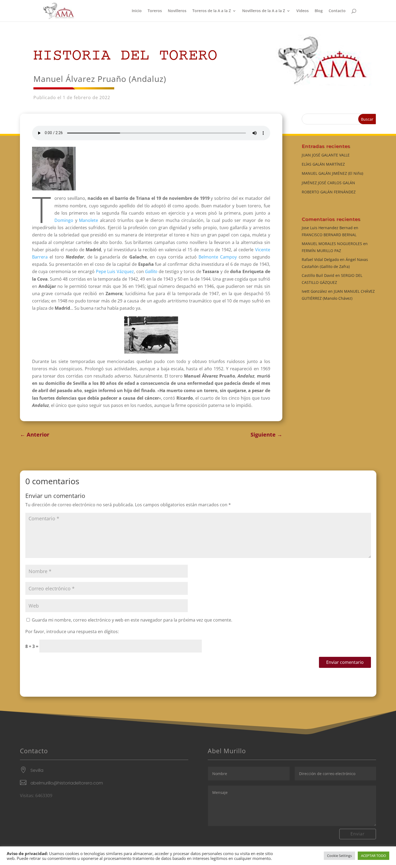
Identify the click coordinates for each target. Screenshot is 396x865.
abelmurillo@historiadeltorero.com (66, 783)
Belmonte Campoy (218, 257)
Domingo (63, 220)
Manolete (88, 220)
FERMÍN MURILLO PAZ (321, 250)
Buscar (367, 119)
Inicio (137, 11)
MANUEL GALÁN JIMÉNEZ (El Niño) (332, 173)
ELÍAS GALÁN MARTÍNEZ (323, 164)
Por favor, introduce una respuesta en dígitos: (72, 631)
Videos (302, 11)
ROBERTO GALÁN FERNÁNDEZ (329, 191)
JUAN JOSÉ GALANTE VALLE (326, 155)
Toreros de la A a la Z (211, 11)
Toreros (155, 11)
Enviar (357, 834)
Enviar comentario (345, 662)
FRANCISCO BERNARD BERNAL (329, 234)
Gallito (151, 271)
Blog (319, 11)
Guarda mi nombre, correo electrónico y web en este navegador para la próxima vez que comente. (132, 620)
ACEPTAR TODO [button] (373, 855)
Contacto (337, 11)
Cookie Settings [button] (339, 855)
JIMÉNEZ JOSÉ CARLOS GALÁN (328, 182)
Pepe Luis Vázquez (115, 271)
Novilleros (177, 11)
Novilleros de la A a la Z (263, 11)
